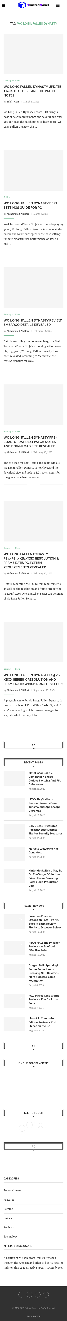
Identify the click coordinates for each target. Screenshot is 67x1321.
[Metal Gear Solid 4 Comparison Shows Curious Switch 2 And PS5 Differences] (14, 778)
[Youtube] (38, 1295)
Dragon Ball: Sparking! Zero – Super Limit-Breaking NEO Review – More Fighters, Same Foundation (44, 973)
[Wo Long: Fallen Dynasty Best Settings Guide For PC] (33, 170)
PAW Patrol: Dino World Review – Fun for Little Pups (44, 999)
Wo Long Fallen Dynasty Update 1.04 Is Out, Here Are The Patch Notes (32, 91)
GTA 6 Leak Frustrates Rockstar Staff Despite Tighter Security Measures (45, 829)
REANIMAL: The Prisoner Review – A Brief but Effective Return (44, 946)
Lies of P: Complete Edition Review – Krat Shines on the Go (42, 1022)
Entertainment (13, 1190)
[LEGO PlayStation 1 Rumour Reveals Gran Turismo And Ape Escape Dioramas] (14, 805)
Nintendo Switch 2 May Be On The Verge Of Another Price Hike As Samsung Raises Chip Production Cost (45, 878)
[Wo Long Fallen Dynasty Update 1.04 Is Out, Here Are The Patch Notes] (33, 54)
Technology (11, 1236)
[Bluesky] (46, 1295)
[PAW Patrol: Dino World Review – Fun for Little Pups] (14, 1001)
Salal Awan (13, 101)
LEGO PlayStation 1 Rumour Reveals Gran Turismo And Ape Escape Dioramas (45, 805)
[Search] (63, 5)
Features (9, 1199)
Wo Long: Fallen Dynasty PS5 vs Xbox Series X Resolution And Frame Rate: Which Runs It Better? (33, 679)
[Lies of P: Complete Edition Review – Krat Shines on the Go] (14, 1024)
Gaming (8, 1209)
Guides (8, 1218)
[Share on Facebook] (32, 134)
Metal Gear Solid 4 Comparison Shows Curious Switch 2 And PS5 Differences (45, 778)
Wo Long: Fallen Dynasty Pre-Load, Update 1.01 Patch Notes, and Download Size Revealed (30, 442)
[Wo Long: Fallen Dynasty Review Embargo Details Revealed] (33, 287)
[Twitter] (29, 1295)
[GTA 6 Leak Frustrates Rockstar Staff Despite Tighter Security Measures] (14, 831)
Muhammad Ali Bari (18, 213)
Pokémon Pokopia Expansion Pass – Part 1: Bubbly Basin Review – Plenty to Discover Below (45, 922)
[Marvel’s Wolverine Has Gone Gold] (14, 854)
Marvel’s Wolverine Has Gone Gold (43, 850)
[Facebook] (21, 1295)
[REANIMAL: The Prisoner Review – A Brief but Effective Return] (14, 948)
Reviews (9, 1227)
